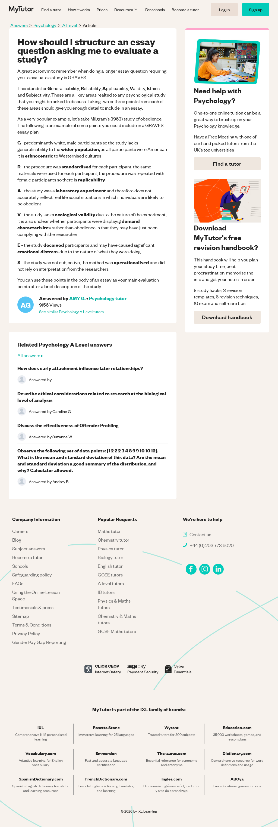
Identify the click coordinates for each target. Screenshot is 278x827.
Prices (102, 9)
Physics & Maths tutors (114, 604)
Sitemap (20, 616)
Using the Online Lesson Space (36, 595)
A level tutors (111, 583)
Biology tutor (110, 557)
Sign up (256, 9)
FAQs (17, 583)
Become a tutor (185, 9)
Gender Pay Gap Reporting (39, 642)
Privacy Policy (26, 633)
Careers (20, 531)
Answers (19, 25)
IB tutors (106, 592)
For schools (155, 9)
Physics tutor (111, 548)
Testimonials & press (32, 607)
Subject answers (28, 548)
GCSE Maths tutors (117, 631)
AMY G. (77, 298)
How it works (79, 9)
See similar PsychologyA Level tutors (71, 311)
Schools (20, 566)
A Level (69, 25)
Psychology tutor (108, 298)
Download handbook (227, 317)
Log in (224, 9)
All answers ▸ (30, 355)
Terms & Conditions (31, 625)
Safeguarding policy (32, 575)
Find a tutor (51, 9)
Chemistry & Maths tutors (117, 619)
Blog (16, 540)
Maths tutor (109, 531)
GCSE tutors (110, 575)
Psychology (44, 25)
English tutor (110, 566)
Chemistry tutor (113, 540)
